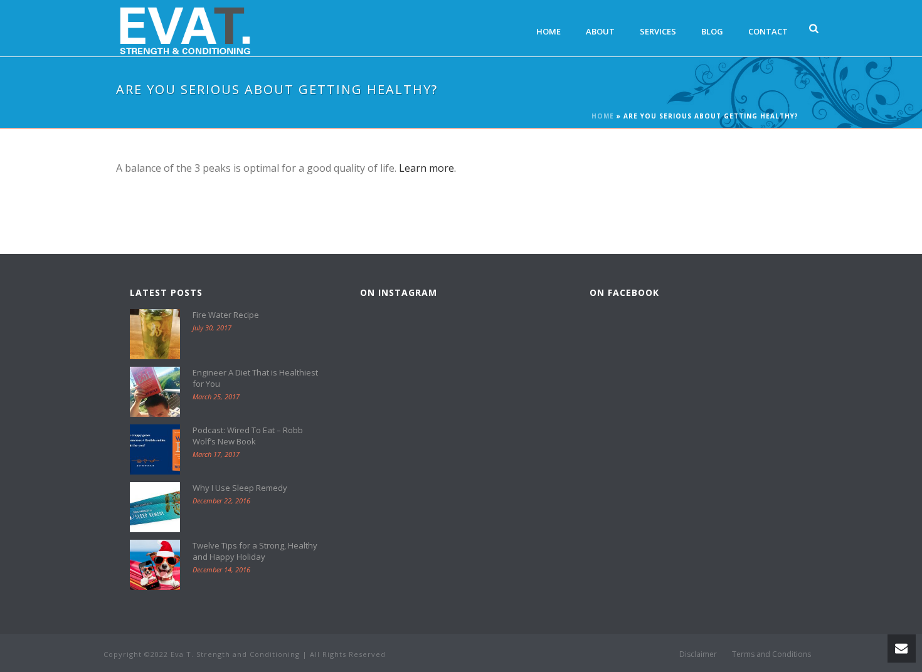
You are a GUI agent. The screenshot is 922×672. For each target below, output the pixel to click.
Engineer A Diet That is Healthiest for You (255, 378)
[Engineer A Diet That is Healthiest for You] (155, 392)
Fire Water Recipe (226, 314)
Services (658, 31)
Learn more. (427, 168)
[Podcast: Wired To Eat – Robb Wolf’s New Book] (155, 449)
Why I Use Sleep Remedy (240, 487)
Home (548, 31)
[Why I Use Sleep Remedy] (155, 507)
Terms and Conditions (771, 654)
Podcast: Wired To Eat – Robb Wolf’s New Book (248, 435)
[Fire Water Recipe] (155, 334)
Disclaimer (698, 654)
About (600, 31)
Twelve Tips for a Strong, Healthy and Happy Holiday (255, 551)
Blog (712, 31)
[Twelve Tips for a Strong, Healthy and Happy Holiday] (155, 565)
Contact (768, 31)
